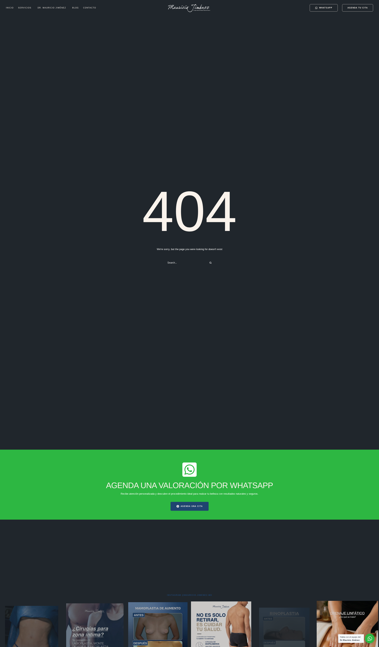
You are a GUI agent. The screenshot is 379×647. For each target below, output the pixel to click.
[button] (324, 8)
